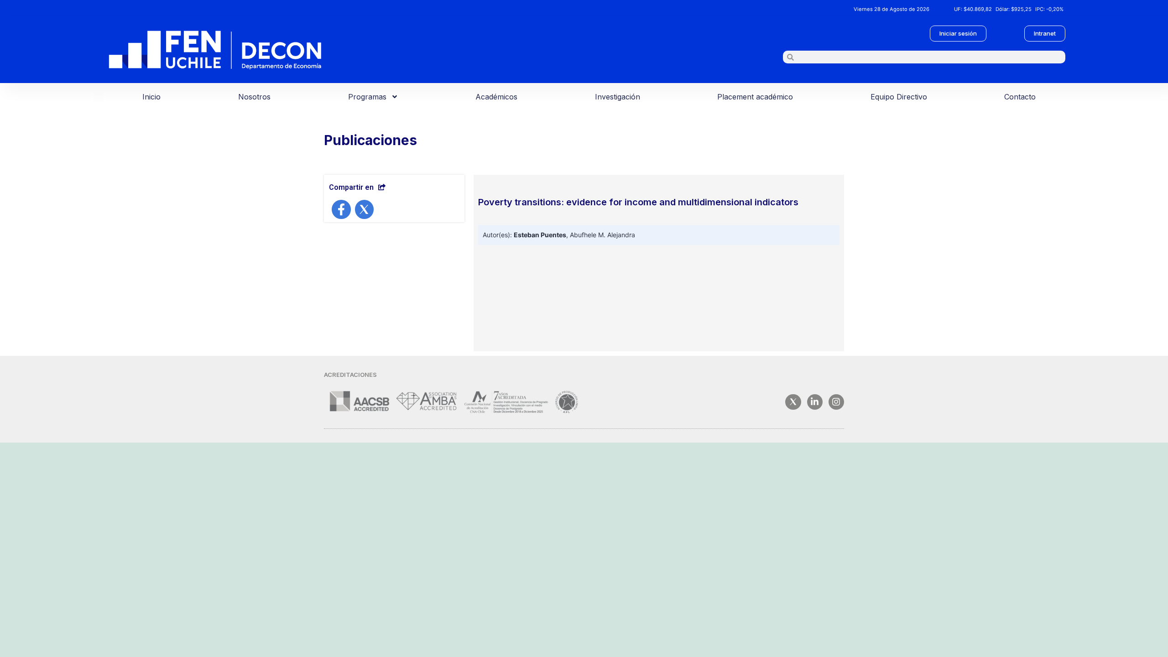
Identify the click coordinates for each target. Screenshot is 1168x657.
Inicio (151, 96)
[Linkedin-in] (815, 402)
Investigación (617, 96)
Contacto (1020, 96)
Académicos (496, 96)
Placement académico (755, 96)
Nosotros (254, 96)
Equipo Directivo (899, 96)
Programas (367, 96)
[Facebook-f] (341, 209)
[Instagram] (836, 402)
